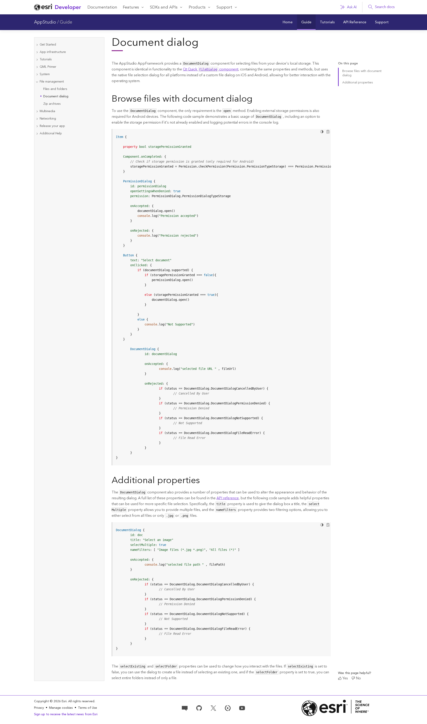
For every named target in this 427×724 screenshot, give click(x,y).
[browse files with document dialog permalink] (256, 100)
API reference (228, 498)
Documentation (102, 7)
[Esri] (335, 708)
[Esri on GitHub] (199, 707)
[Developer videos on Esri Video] (227, 707)
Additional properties (357, 82)
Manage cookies (61, 708)
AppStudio (45, 22)
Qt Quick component (210, 69)
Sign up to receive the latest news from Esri (66, 714)
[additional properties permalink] (203, 481)
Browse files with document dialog (361, 73)
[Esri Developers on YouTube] (242, 707)
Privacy (39, 708)
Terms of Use (87, 708)
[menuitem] (287, 22)
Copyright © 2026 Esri (50, 701)
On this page (348, 63)
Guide (66, 22)
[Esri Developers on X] (213, 707)
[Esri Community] (184, 707)
